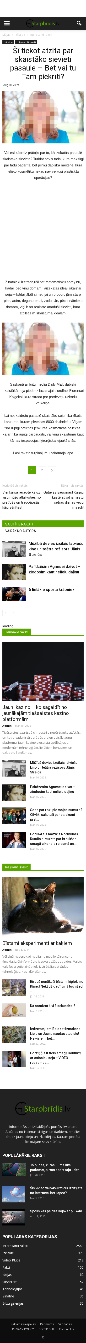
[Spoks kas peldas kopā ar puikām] (13, 1217)
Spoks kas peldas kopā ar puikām (56, 1211)
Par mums (47, 1324)
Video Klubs (11, 1260)
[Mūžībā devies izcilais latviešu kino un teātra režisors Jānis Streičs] (14, 549)
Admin (7, 725)
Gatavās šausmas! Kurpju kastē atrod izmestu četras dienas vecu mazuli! (63, 500)
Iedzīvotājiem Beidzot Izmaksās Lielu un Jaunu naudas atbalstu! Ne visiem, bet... (55, 1033)
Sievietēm (9, 1281)
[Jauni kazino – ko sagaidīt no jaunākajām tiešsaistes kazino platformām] (43, 671)
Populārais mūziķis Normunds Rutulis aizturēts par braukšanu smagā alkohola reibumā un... (54, 839)
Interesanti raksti (26, 42)
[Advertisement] (43, 8)
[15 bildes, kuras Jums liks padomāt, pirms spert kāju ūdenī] (14, 1169)
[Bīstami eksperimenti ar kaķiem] (43, 907)
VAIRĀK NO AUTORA (20, 531)
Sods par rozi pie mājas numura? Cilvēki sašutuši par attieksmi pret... (56, 814)
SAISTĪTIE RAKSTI (19, 524)
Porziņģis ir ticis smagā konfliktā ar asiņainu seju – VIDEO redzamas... (55, 1058)
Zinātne (8, 1296)
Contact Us (66, 1329)
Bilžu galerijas (13, 1303)
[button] (79, 23)
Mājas (6, 35)
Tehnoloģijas (12, 1289)
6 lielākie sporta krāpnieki (52, 589)
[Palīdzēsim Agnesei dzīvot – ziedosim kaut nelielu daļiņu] (14, 572)
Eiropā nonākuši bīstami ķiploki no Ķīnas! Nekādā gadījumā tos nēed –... (56, 986)
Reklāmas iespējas (23, 1324)
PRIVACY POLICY (23, 1329)
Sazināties (65, 1324)
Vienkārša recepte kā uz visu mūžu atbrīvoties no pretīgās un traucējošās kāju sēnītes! (21, 500)
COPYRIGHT (46, 1329)
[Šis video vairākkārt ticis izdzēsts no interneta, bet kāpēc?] (13, 1194)
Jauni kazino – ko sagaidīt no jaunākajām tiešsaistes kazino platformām (35, 713)
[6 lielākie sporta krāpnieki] (14, 594)
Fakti (6, 1267)
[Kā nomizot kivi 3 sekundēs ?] (14, 1010)
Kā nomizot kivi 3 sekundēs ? (52, 1006)
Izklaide (8, 42)
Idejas (7, 1274)
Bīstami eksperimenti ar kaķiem (37, 943)
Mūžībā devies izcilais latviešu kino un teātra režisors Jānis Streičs (56, 549)
